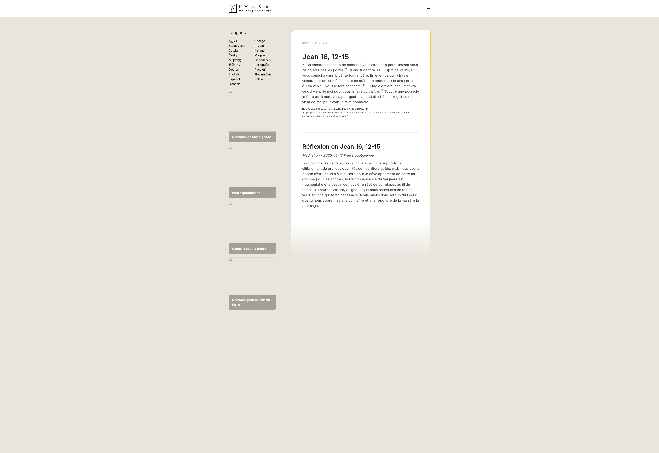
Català (233, 50)
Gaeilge (259, 41)
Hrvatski (260, 45)
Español (234, 79)
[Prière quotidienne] (252, 172)
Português (261, 65)
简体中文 (235, 60)
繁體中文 (235, 65)
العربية (233, 41)
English (234, 74)
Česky (233, 55)
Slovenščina (262, 74)
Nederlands (262, 60)
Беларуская (237, 45)
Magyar (259, 55)
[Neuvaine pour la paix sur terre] (252, 283)
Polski (258, 79)
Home (305, 42)
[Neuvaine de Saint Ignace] (252, 116)
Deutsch (234, 69)
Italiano (259, 50)
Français (234, 84)
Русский (260, 69)
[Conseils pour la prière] (252, 227)
